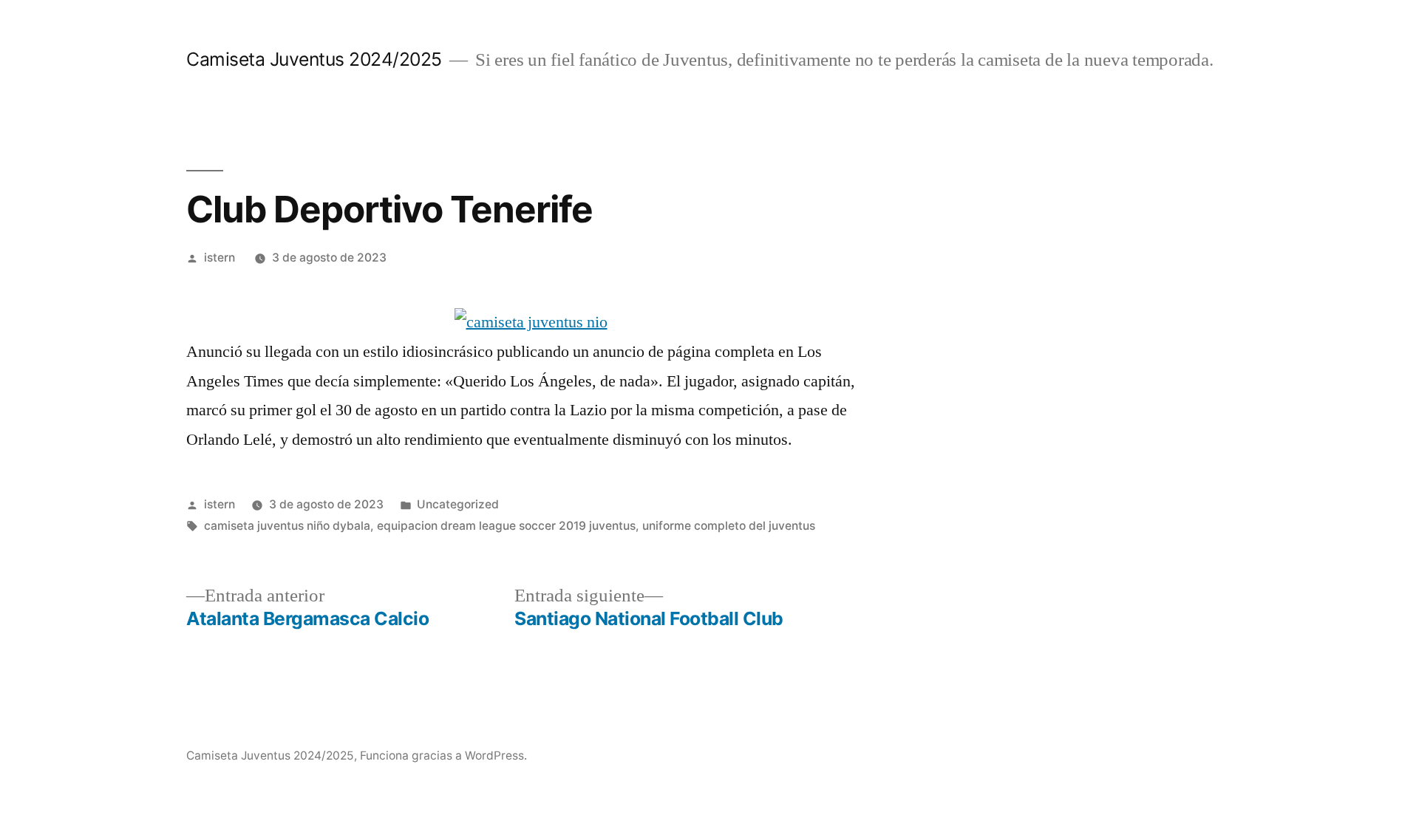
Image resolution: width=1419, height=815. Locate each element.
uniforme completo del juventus (728, 526)
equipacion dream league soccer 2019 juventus (506, 526)
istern (219, 257)
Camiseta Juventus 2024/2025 (314, 59)
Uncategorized (458, 504)
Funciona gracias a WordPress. (443, 755)
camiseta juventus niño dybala (287, 526)
